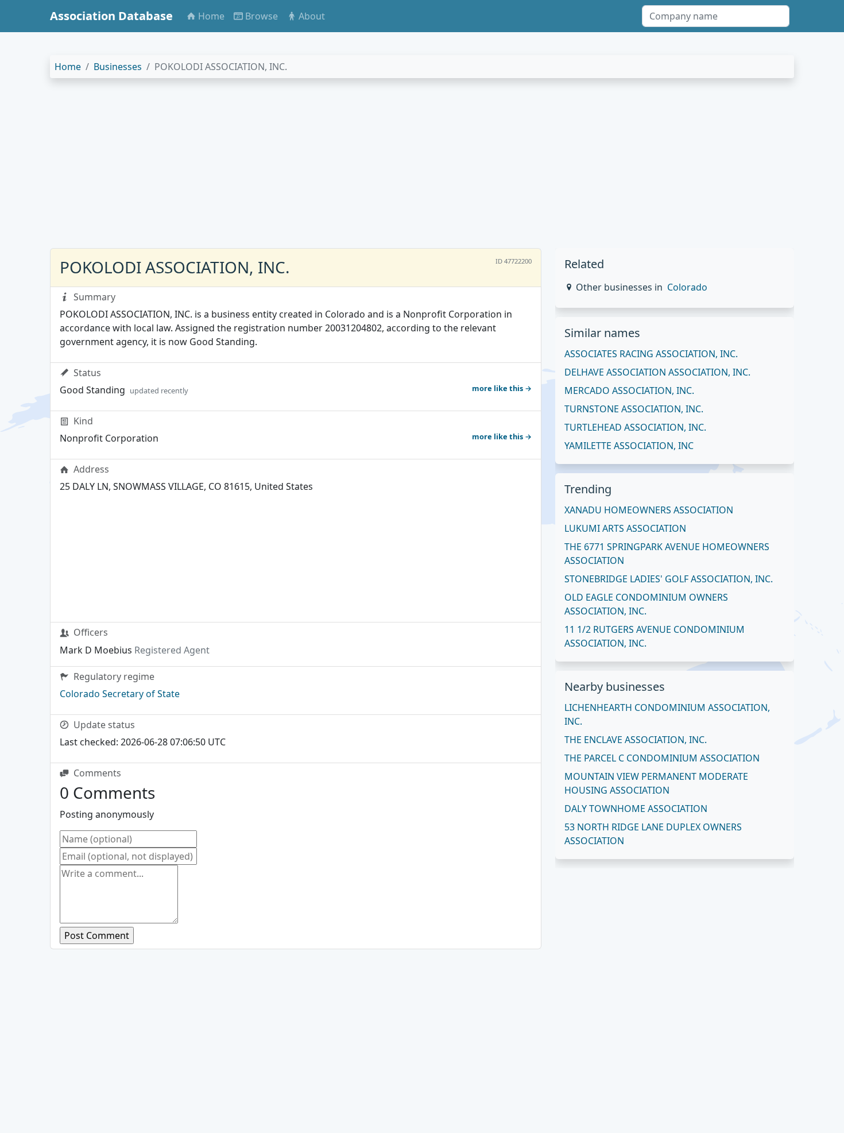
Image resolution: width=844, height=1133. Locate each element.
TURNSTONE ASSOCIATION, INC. (633, 409)
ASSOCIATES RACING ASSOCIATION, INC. (651, 353)
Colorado (687, 287)
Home (68, 66)
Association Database (111, 16)
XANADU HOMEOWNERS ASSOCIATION (648, 510)
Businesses (118, 66)
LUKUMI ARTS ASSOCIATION (625, 528)
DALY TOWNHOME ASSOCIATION (635, 808)
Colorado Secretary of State (120, 693)
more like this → (502, 388)
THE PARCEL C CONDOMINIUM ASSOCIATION (662, 758)
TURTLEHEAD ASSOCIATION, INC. (635, 427)
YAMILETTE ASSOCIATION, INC (629, 445)
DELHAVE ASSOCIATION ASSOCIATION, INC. (657, 372)
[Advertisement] (394, 167)
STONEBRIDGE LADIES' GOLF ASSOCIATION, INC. (668, 579)
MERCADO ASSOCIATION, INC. (629, 390)
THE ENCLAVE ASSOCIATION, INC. (635, 739)
